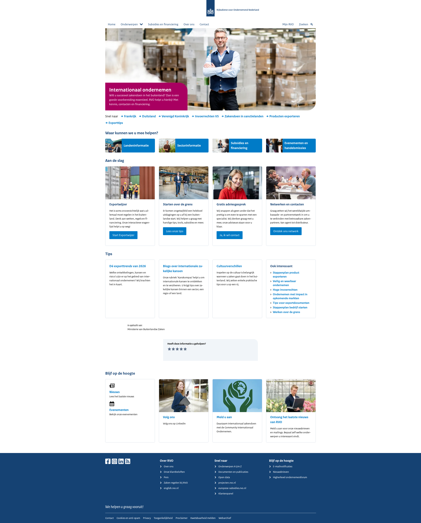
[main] (210, 240)
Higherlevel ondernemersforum (290, 477)
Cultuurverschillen (229, 266)
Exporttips (116, 123)
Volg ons (169, 417)
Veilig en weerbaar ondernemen (284, 283)
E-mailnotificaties (282, 466)
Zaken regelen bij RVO (176, 482)
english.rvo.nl (171, 488)
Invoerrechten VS (207, 116)
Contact (204, 24)
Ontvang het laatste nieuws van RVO (289, 419)
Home (111, 24)
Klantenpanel (225, 493)
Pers (166, 477)
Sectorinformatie (189, 146)
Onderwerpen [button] (129, 24)
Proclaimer (181, 518)
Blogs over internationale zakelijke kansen (183, 268)
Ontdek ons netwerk (285, 231)
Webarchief (225, 518)
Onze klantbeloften (174, 471)
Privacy (147, 518)
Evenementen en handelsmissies (296, 145)
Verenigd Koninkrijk (175, 116)
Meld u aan (224, 417)
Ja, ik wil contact (229, 235)
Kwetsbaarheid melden (203, 518)
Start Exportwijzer (123, 235)
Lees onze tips (174, 231)
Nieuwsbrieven (281, 471)
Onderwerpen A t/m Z (230, 466)
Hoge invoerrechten (285, 289)
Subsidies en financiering (163, 24)
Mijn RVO (288, 24)
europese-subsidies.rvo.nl (232, 488)
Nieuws (114, 392)
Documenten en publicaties (233, 471)
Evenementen (119, 410)
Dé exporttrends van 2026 (127, 266)
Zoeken (303, 24)
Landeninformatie (136, 146)
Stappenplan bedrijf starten (290, 307)
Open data (224, 477)
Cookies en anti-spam (128, 518)
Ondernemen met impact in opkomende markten (290, 296)
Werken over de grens (286, 312)
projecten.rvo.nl (227, 482)
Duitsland (149, 116)
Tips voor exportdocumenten (291, 303)
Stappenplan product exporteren (286, 274)
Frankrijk (130, 116)
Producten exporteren (284, 116)
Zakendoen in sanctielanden (244, 116)
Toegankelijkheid (163, 518)
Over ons (189, 24)
